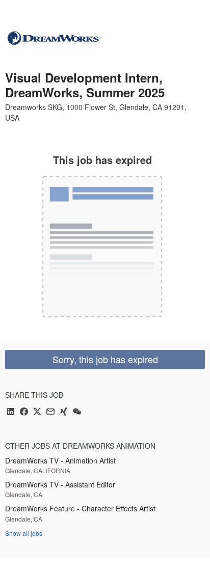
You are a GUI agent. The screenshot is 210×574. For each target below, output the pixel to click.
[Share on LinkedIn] (11, 412)
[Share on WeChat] (77, 412)
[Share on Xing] (64, 412)
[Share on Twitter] (37, 412)
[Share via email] (50, 412)
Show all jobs (23, 533)
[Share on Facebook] (24, 412)
